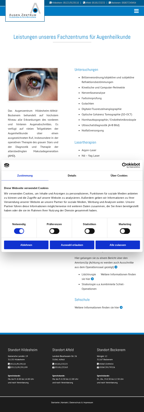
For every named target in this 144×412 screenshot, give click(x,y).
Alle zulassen (118, 244)
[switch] (54, 231)
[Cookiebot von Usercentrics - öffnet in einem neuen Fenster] (124, 165)
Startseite (55, 402)
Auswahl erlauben (72, 244)
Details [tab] (72, 175)
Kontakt (64, 402)
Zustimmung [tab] (25, 175)
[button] (94, 12)
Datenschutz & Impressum (81, 402)
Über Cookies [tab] (119, 175)
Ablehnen (26, 244)
